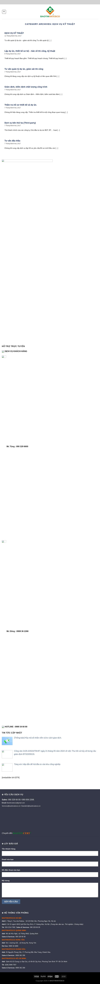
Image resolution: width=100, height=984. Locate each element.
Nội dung (6, 881)
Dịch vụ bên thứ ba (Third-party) (20, 123)
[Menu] (4, 12)
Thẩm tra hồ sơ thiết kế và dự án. (21, 105)
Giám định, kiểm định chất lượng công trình (26, 87)
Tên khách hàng (8, 849)
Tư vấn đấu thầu (12, 141)
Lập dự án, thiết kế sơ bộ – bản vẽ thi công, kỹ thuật (30, 51)
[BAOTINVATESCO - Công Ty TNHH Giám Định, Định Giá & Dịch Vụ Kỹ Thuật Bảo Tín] (50, 12)
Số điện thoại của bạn (11, 870)
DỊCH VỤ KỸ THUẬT (14, 33)
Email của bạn (8, 859)
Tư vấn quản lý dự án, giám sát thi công (24, 69)
